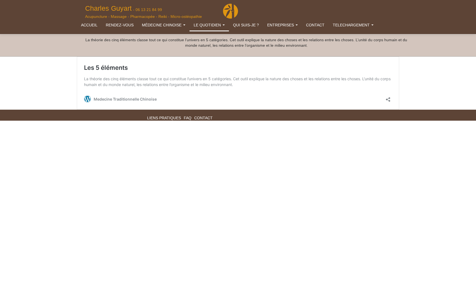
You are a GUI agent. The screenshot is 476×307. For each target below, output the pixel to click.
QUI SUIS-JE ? (246, 25)
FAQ (187, 118)
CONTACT (315, 25)
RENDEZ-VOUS (120, 25)
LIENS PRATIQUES (164, 118)
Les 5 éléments (106, 67)
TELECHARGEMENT (352, 25)
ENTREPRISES (281, 25)
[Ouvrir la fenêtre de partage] (388, 97)
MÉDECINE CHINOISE (162, 25)
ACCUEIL (89, 25)
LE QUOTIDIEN (208, 25)
